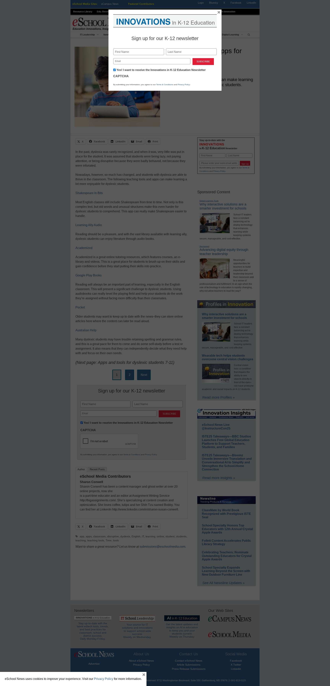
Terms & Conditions (164, 84)
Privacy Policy (184, 84)
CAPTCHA (121, 76)
